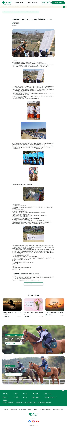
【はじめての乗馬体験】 (7, 402)
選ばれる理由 (36, 393)
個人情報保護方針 (13, 409)
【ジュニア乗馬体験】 (17, 402)
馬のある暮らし (45, 6)
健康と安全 (39, 6)
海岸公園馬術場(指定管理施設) (45, 409)
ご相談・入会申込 (48, 393)
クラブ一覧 (15, 393)
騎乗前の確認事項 (36, 397)
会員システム (25, 393)
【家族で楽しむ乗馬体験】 (27, 402)
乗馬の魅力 (5, 393)
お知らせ (25, 397)
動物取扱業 (6, 409)
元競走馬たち (52, 6)
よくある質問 (15, 397)
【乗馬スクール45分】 (37, 402)
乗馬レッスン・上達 (25, 6)
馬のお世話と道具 (33, 6)
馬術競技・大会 (58, 6)
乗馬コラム (5, 397)
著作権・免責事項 (22, 409)
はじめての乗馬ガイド (7, 6)
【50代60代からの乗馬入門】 (47, 402)
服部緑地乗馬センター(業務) (58, 409)
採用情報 (35, 409)
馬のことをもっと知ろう (16, 6)
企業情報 (29, 409)
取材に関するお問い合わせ (50, 397)
